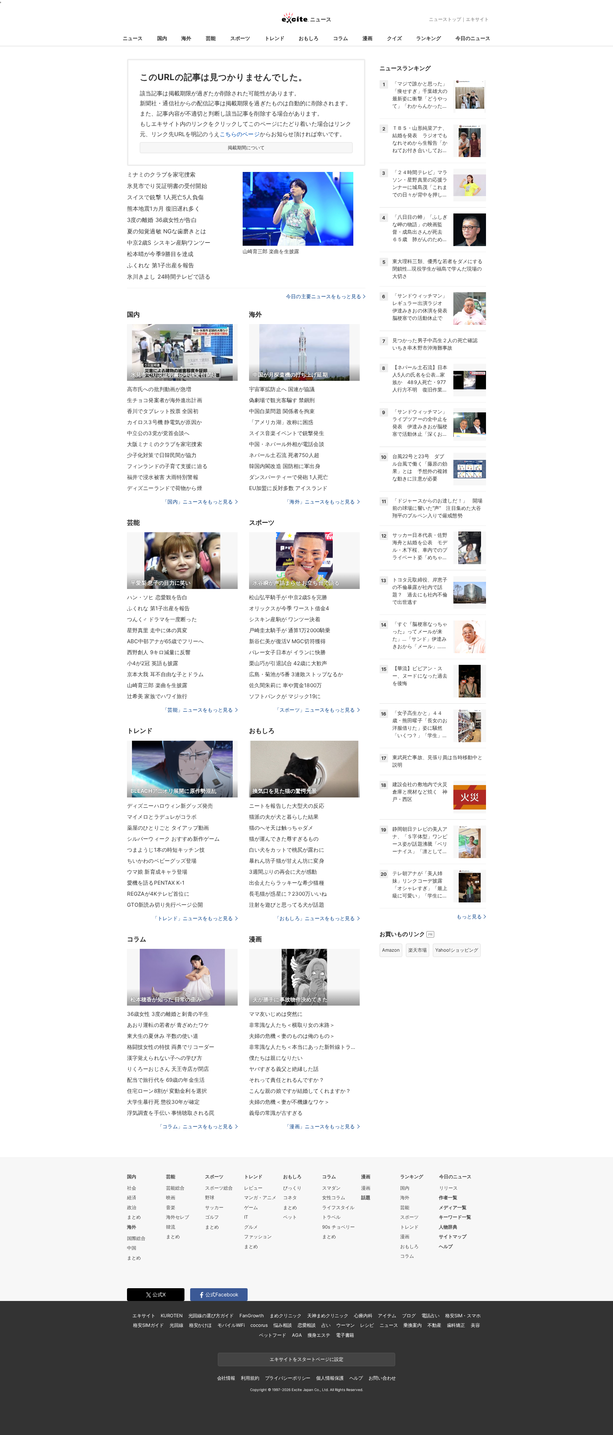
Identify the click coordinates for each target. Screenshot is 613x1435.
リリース (448, 1188)
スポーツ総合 (219, 1188)
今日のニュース (472, 38)
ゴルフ (212, 1217)
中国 (131, 1248)
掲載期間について (246, 147)
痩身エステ (319, 1335)
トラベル (331, 1217)
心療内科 (363, 1315)
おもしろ (309, 38)
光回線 (176, 1325)
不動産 (434, 1325)
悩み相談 (283, 1325)
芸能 (211, 38)
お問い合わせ (382, 1378)
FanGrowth (251, 1315)
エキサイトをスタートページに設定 (306, 1359)
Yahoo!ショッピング (456, 950)
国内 (162, 38)
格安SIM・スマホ (463, 1315)
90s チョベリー (338, 1227)
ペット (290, 1217)
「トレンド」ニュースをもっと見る (193, 918)
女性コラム (333, 1197)
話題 (365, 1197)
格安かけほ (200, 1325)
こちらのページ (240, 134)
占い (326, 1325)
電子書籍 (345, 1335)
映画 (170, 1197)
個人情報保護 (329, 1378)
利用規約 (250, 1378)
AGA (297, 1335)
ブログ (409, 1315)
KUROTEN (171, 1315)
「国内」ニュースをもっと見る (197, 502)
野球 (209, 1197)
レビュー (253, 1188)
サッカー (214, 1207)
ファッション (258, 1236)
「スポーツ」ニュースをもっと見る (315, 710)
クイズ (394, 38)
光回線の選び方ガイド (211, 1315)
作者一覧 (448, 1197)
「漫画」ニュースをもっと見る (320, 1126)
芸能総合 (175, 1188)
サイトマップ (452, 1236)
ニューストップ (445, 19)
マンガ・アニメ (260, 1197)
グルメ (251, 1227)
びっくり (292, 1188)
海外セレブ (177, 1217)
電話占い (430, 1315)
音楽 (170, 1207)
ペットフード (272, 1335)
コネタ (290, 1197)
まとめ (134, 1217)
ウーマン (345, 1325)
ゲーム (251, 1207)
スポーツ (240, 38)
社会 (131, 1188)
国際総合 (136, 1238)
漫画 (367, 38)
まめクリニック (286, 1315)
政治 (131, 1207)
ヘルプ (446, 1246)
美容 (475, 1325)
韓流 (170, 1227)
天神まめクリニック (327, 1315)
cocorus (259, 1325)
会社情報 (226, 1378)
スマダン (331, 1188)
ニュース (133, 38)
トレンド (275, 38)
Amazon (391, 950)
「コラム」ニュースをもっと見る (195, 1126)
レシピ (367, 1325)
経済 (131, 1197)
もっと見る (469, 916)
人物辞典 (448, 1227)
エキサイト (477, 19)
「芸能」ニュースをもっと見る (197, 710)
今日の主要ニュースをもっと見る (323, 296)
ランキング (428, 38)
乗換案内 (412, 1325)
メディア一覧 (452, 1207)
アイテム (387, 1315)
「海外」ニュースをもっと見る (320, 502)
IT (246, 1217)
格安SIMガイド (148, 1325)
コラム (340, 38)
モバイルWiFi (231, 1325)
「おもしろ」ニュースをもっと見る (315, 918)
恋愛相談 (307, 1325)
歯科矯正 (456, 1325)
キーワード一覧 (455, 1217)
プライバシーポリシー (288, 1378)
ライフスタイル (338, 1207)
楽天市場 (417, 950)
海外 (186, 38)
